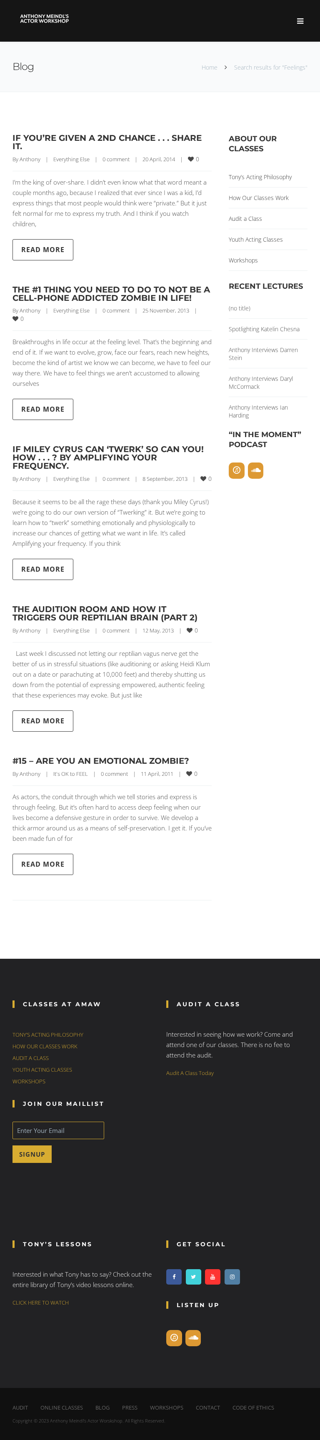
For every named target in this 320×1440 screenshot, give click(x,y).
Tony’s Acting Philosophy (260, 177)
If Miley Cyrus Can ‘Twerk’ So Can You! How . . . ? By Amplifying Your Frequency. (108, 457)
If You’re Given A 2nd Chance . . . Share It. (107, 142)
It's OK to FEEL (70, 774)
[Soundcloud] (256, 470)
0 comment (116, 159)
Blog (102, 1407)
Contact (208, 1407)
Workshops (243, 260)
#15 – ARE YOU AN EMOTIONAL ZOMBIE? (100, 761)
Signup (32, 1154)
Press (130, 1407)
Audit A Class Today (190, 1073)
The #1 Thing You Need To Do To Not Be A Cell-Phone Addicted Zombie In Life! (111, 294)
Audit (20, 1407)
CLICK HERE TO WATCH (40, 1302)
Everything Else (71, 159)
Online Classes (61, 1407)
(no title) (239, 308)
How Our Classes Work (259, 198)
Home (210, 67)
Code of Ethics (253, 1407)
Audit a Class (245, 218)
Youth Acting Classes (256, 239)
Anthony (30, 159)
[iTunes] (237, 470)
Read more (43, 249)
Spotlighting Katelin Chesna (264, 329)
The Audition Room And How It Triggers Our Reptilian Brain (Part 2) (105, 613)
